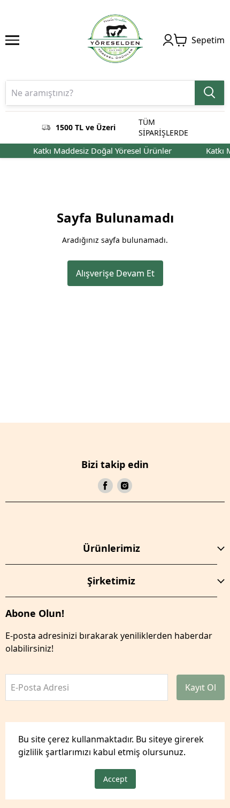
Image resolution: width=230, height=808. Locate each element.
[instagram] (124, 485)
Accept (115, 779)
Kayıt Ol (200, 687)
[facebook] (105, 485)
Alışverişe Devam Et (115, 273)
